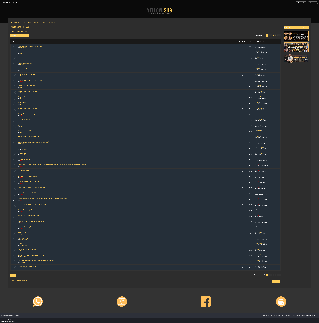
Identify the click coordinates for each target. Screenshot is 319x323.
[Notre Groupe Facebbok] (122, 301)
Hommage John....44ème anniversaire (29, 136)
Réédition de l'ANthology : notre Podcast (30, 80)
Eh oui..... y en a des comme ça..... (28, 176)
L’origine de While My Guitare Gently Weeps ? (32, 255)
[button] (280, 35)
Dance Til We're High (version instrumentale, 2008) (33, 142)
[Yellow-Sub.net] (159, 11)
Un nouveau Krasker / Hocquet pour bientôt (31, 221)
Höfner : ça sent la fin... (25, 63)
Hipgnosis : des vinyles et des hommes (30, 46)
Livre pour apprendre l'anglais (27, 249)
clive (21, 81)
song (19, 57)
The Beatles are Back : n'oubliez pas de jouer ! (32, 204)
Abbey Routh (23, 256)
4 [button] (273, 35)
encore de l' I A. (22, 69)
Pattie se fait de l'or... (24, 159)
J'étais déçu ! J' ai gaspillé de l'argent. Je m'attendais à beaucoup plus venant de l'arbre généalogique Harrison (52, 165)
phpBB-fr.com (11, 321)
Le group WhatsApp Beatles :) (27, 227)
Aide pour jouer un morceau (26, 74)
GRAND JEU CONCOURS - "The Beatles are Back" (33, 187)
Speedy (22, 53)
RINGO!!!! (20, 125)
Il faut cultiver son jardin (25, 210)
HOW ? (20, 244)
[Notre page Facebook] (206, 301)
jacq (21, 59)
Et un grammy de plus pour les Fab (28, 182)
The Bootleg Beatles (24, 119)
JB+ (21, 76)
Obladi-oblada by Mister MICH (27, 266)
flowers (22, 64)
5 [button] (275, 35)
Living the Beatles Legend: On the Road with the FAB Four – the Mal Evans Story (42, 198)
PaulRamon (23, 47)
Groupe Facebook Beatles (121, 309)
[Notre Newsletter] (281, 301)
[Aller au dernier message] (263, 46)
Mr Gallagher (22, 153)
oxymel (22, 87)
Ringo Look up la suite (24, 97)
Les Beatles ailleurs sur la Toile (27, 193)
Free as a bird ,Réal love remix (27, 86)
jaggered (22, 262)
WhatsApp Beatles (38, 309)
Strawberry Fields (23, 52)
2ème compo (22, 102)
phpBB (9, 319)
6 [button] (277, 35)
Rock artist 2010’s (23, 232)
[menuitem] (15, 2)
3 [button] (271, 35)
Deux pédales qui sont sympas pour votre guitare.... (33, 114)
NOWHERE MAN (23, 238)
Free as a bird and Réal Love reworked (29, 131)
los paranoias (23, 239)
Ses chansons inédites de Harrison (28, 215)
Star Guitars (21, 148)
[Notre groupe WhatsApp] (38, 301)
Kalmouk (22, 251)
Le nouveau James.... (24, 170)
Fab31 (21, 126)
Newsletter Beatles (281, 309)
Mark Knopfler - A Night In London (28, 91)
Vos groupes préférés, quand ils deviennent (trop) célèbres (36, 261)
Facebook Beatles (205, 309)
